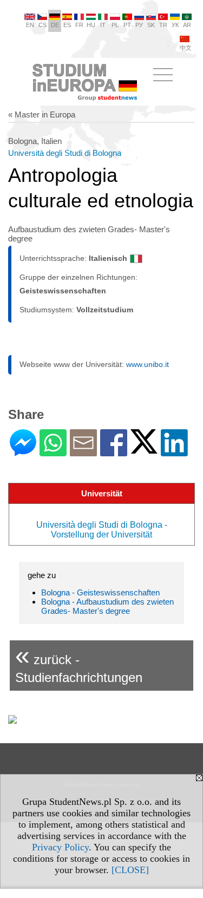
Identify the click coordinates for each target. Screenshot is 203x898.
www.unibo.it (147, 364)
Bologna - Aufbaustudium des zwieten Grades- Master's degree (107, 606)
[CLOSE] (130, 869)
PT (127, 25)
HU (91, 25)
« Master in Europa (41, 114)
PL (115, 25)
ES (67, 25)
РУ (139, 25)
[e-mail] (83, 451)
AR (187, 25)
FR (79, 25)
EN (30, 25)
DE (55, 25)
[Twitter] (144, 449)
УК (175, 25)
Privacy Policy (60, 847)
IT (103, 25)
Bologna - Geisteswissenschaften (100, 592)
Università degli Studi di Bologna (64, 153)
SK (151, 25)
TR (163, 25)
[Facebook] (113, 451)
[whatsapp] (53, 451)
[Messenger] (23, 451)
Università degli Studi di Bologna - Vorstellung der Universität (101, 529)
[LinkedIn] (174, 451)
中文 (186, 47)
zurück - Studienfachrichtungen (78, 663)
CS (42, 25)
